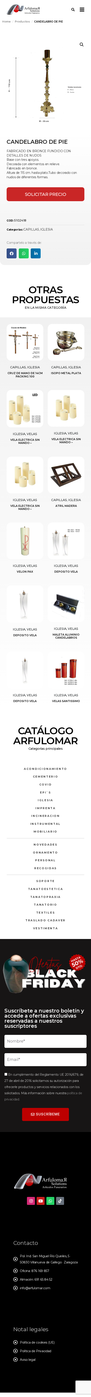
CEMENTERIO (45, 776)
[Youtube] (41, 1201)
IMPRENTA (45, 808)
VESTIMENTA (45, 928)
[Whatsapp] (50, 1201)
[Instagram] (31, 1201)
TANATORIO (45, 904)
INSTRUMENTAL (45, 823)
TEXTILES (45, 912)
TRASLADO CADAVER (45, 920)
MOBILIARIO (45, 831)
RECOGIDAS (45, 868)
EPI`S (45, 792)
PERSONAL (45, 860)
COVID (45, 784)
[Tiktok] (60, 1201)
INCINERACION (45, 816)
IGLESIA (46, 229)
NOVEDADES (45, 844)
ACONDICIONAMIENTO (45, 768)
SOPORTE (45, 881)
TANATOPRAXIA (45, 897)
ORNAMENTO (45, 852)
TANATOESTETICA (45, 889)
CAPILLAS (31, 229)
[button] (82, 45)
